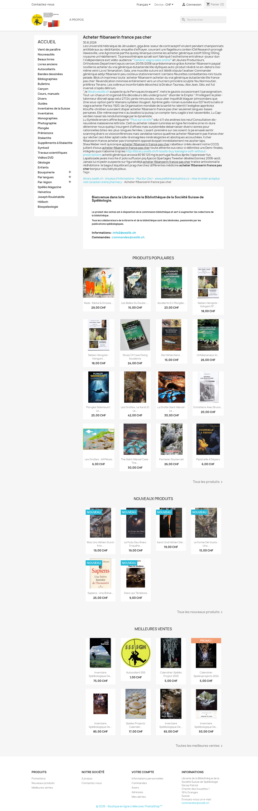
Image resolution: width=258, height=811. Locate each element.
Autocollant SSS (135, 672)
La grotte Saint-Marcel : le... (171, 409)
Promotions (39, 778)
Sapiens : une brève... (101, 593)
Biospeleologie (48, 207)
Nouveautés (46, 54)
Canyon (43, 89)
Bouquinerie (46, 172)
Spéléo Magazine (49, 187)
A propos (76, 20)
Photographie (47, 123)
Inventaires (45, 113)
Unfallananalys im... (208, 355)
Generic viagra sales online (152, 60)
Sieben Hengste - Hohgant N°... (208, 304)
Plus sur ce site (141, 120)
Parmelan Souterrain (171, 459)
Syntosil (43, 148)
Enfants (43, 167)
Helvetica (44, 192)
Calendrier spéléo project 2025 (171, 674)
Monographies (48, 118)
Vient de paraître (49, 49)
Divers (42, 99)
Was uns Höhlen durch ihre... (100, 544)
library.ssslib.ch (98, 92)
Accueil (47, 42)
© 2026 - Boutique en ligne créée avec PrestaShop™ (129, 806)
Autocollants (46, 69)
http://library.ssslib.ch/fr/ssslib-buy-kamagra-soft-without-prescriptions (145, 153)
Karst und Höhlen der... (171, 542)
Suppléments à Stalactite (55, 143)
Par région (45, 182)
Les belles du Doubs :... (135, 303)
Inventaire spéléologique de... (100, 674)
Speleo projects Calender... (135, 725)
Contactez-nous (43, 4)
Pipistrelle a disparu (208, 459)
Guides (42, 103)
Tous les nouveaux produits (200, 612)
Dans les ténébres (135, 593)
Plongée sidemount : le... (98, 409)
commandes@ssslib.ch (128, 237)
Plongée (43, 128)
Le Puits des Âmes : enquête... (135, 544)
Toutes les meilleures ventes (200, 746)
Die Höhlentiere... (171, 355)
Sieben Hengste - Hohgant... (98, 356)
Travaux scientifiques (52, 153)
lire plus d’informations (119, 178)
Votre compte (143, 772)
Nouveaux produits (43, 783)
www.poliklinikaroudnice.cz (172, 178)
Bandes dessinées (50, 74)
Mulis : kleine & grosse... (98, 303)
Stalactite (44, 138)
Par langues (46, 177)
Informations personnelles (147, 778)
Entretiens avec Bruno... (208, 407)
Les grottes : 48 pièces (98, 459)
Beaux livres (46, 59)
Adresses (137, 792)
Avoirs (135, 787)
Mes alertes (139, 796)
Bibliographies (47, 79)
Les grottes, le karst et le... (135, 409)
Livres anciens (47, 64)
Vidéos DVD (46, 157)
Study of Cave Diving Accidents (135, 356)
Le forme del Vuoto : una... (206, 544)
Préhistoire (45, 133)
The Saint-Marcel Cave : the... (135, 461)
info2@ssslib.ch (124, 233)
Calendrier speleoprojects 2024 (206, 674)
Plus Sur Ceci (144, 178)
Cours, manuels (48, 94)
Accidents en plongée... (171, 303)
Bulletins (44, 84)
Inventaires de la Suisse (54, 108)
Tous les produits (208, 482)
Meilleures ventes (42, 787)
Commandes (139, 783)
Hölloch (43, 202)
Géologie (44, 162)
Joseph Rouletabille (51, 197)
